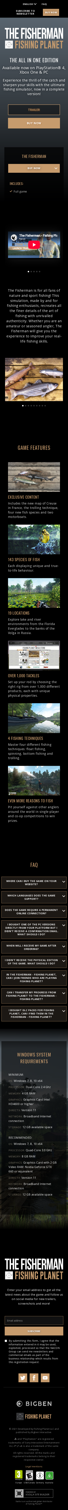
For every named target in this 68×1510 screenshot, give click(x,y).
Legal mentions (34, 1466)
